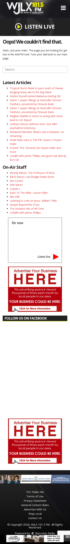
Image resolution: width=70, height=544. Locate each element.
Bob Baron (16, 184)
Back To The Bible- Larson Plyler (29, 192)
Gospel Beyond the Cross (24, 204)
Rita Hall (14, 196)
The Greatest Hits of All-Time (27, 208)
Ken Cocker (16, 180)
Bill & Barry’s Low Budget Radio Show (32, 176)
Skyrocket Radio (44, 533)
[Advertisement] (35, 289)
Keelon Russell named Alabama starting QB (35, 96)
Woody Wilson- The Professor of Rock (32, 173)
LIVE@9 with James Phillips (25, 212)
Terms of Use (35, 496)
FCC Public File (35, 492)
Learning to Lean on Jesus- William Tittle (33, 200)
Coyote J (15, 188)
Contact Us (35, 518)
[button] (63, 8)
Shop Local (35, 513)
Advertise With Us (35, 509)
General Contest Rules (35, 505)
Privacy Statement (35, 500)
